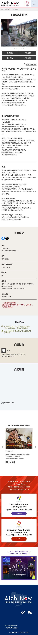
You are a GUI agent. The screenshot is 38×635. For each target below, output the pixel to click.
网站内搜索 (8, 9)
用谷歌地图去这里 (31, 64)
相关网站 (10, 58)
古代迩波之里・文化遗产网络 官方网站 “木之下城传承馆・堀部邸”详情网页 (17, 327)
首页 (2, 9)
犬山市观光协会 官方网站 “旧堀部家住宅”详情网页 (17, 332)
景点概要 (10, 53)
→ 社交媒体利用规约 (11, 628)
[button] (2, 35)
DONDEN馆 (9, 451)
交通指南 (28, 53)
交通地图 (28, 58)
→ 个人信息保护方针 (11, 625)
